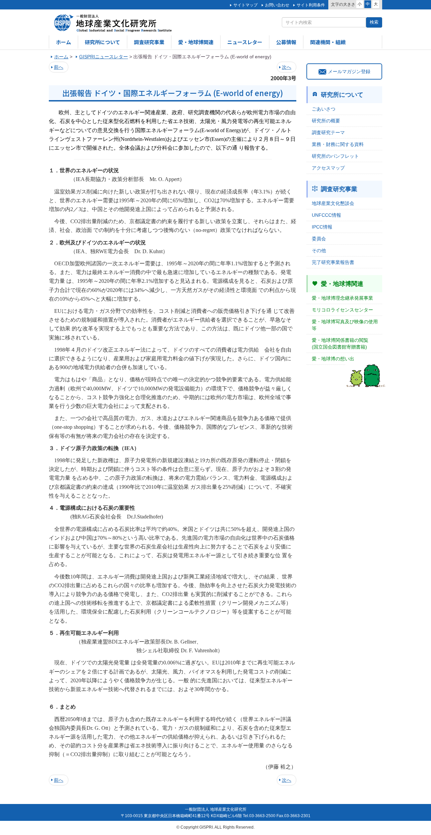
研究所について (102, 42)
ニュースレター (244, 42)
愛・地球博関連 (195, 42)
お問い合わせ (277, 5)
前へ (58, 67)
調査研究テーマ (328, 132)
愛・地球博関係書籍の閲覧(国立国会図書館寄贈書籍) (340, 343)
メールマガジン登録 (349, 71)
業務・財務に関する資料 (338, 144)
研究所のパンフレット (335, 156)
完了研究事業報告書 (333, 262)
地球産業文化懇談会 (333, 203)
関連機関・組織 (327, 42)
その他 (319, 250)
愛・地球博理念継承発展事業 (342, 298)
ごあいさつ (323, 109)
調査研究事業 (149, 42)
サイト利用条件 (311, 5)
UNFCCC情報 (326, 215)
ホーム (63, 42)
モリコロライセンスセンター (342, 309)
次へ (286, 67)
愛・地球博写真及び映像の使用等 (345, 325)
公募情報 (286, 42)
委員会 (319, 238)
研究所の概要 (326, 120)
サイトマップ (245, 5)
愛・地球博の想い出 (333, 358)
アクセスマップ (328, 168)
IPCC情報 (322, 227)
